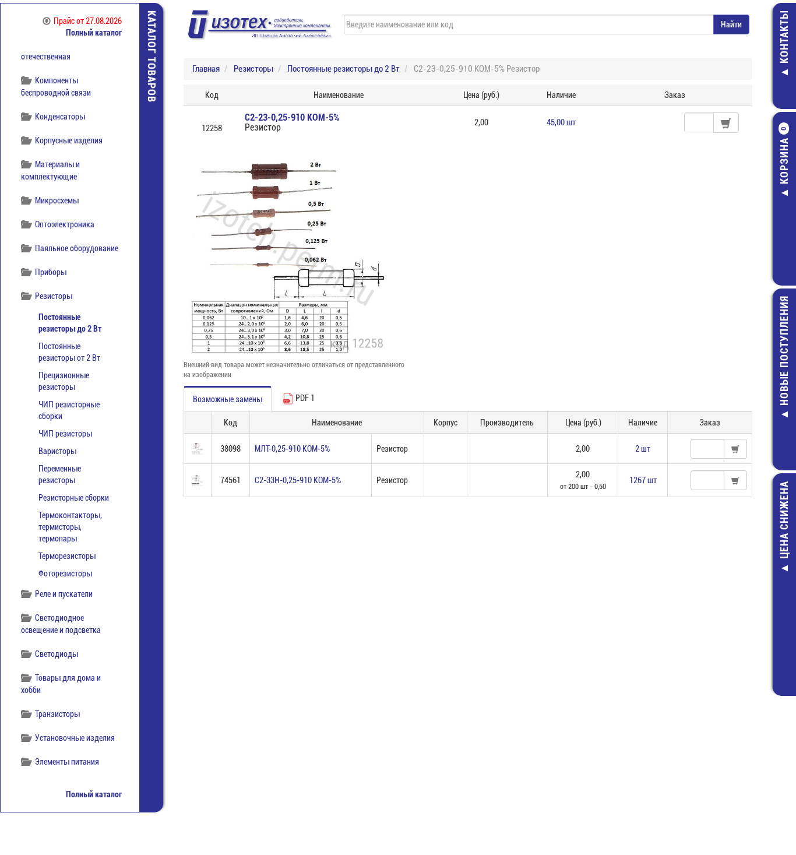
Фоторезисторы (65, 573)
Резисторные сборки (73, 497)
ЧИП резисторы (65, 433)
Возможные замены (227, 399)
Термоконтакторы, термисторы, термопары (70, 527)
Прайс (88, 21)
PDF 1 (304, 398)
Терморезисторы (67, 556)
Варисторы (57, 451)
